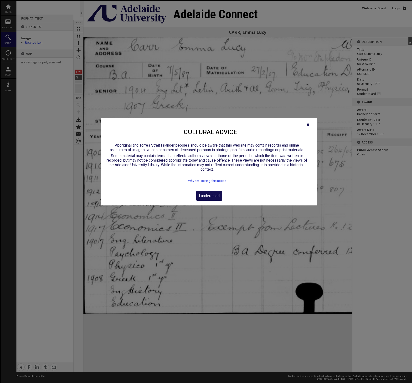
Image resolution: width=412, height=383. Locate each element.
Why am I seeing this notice (207, 181)
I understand (209, 196)
